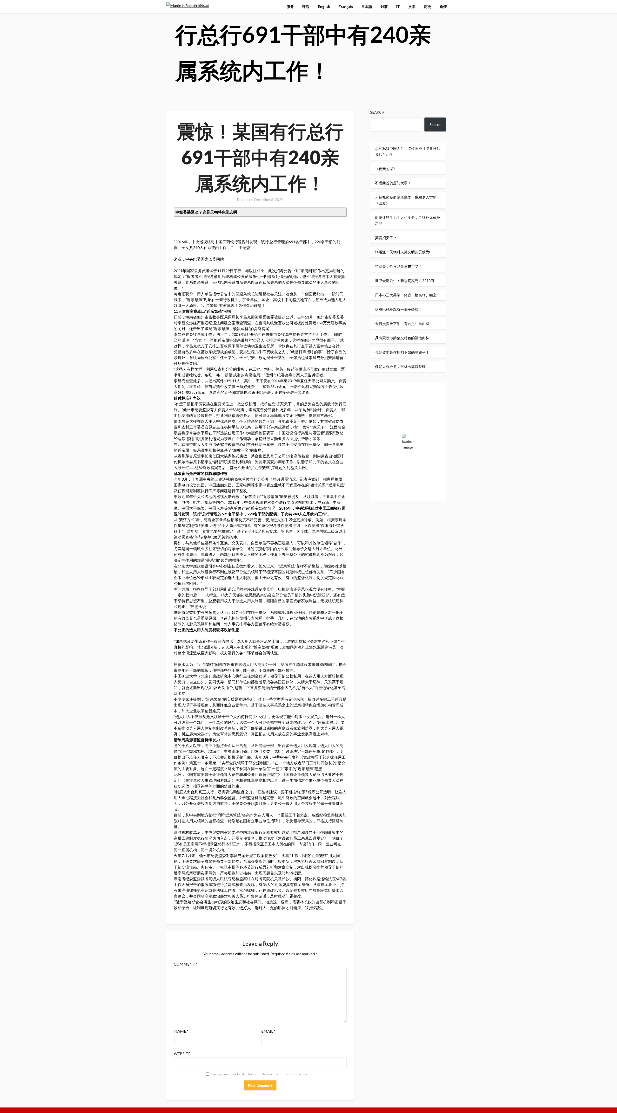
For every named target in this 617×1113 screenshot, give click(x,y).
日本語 (366, 6)
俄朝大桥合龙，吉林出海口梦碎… (401, 366)
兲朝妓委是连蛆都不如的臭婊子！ (402, 352)
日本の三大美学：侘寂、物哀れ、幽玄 (405, 295)
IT (398, 6)
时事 (384, 6)
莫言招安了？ (386, 237)
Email (268, 1031)
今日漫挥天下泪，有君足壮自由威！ (404, 323)
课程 (305, 6)
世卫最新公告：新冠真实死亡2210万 (404, 280)
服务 (290, 6)
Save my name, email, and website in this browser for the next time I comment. (261, 1074)
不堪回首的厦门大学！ (393, 183)
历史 (427, 6)
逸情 (443, 6)
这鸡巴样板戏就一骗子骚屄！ (398, 309)
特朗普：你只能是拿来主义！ (398, 266)
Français (346, 6)
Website (182, 1053)
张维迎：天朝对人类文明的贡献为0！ (405, 252)
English (324, 6)
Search (377, 112)
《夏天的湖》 (386, 168)
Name (181, 1031)
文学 (412, 6)
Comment (186, 964)
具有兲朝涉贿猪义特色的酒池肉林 (402, 338)
